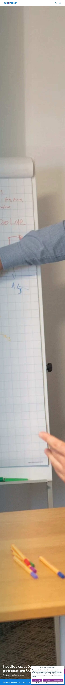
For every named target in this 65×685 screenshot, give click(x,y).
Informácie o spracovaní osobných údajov (51, 682)
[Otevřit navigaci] (60, 2)
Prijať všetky (37, 680)
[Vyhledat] (56, 2)
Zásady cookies (39, 682)
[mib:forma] (10, 2)
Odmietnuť (47, 680)
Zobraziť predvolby (58, 680)
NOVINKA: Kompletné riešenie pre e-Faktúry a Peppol (17, 682)
